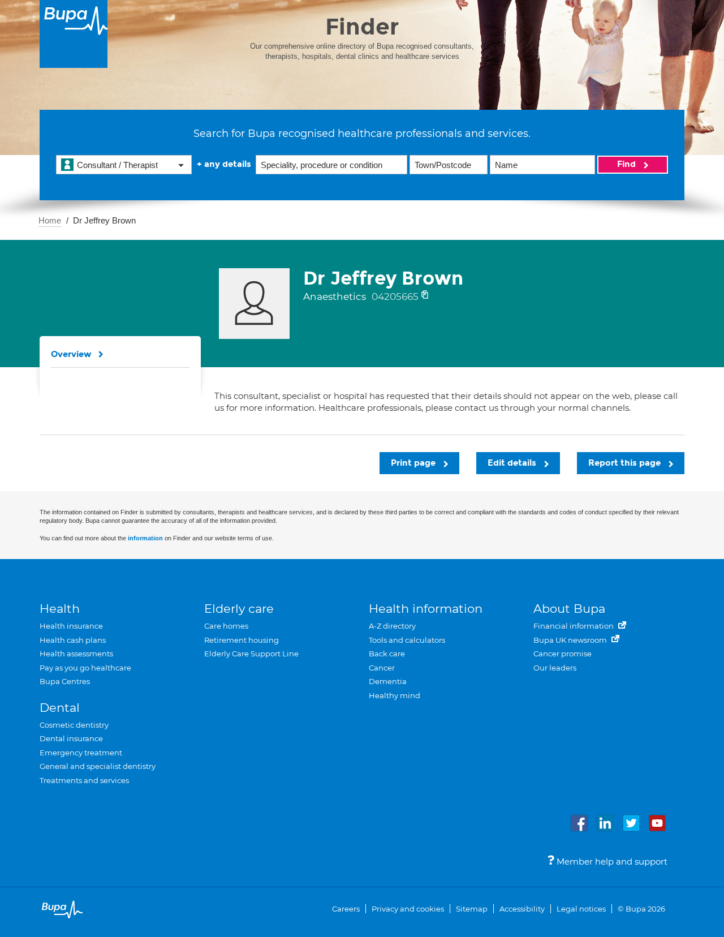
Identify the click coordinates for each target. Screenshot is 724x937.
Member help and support (610, 861)
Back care (387, 653)
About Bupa (569, 608)
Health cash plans (73, 639)
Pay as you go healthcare (85, 667)
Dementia (388, 681)
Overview (71, 354)
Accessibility (522, 908)
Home (49, 220)
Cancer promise (562, 653)
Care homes (226, 625)
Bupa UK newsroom (571, 639)
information (145, 538)
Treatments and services (84, 780)
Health (60, 608)
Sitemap (472, 908)
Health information (425, 608)
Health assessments (76, 653)
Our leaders (554, 667)
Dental (60, 707)
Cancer (382, 667)
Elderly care (239, 608)
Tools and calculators (407, 639)
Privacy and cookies (408, 908)
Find (627, 164)
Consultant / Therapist (117, 165)
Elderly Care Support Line (251, 653)
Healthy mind (394, 695)
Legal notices (581, 908)
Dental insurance (71, 738)
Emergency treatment (81, 752)
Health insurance (71, 625)
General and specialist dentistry (98, 766)
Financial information (574, 625)
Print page (414, 463)
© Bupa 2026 (641, 908)
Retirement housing (241, 639)
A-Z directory (392, 625)
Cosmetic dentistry (74, 724)
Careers (346, 908)
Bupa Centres (65, 681)
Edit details (513, 463)
